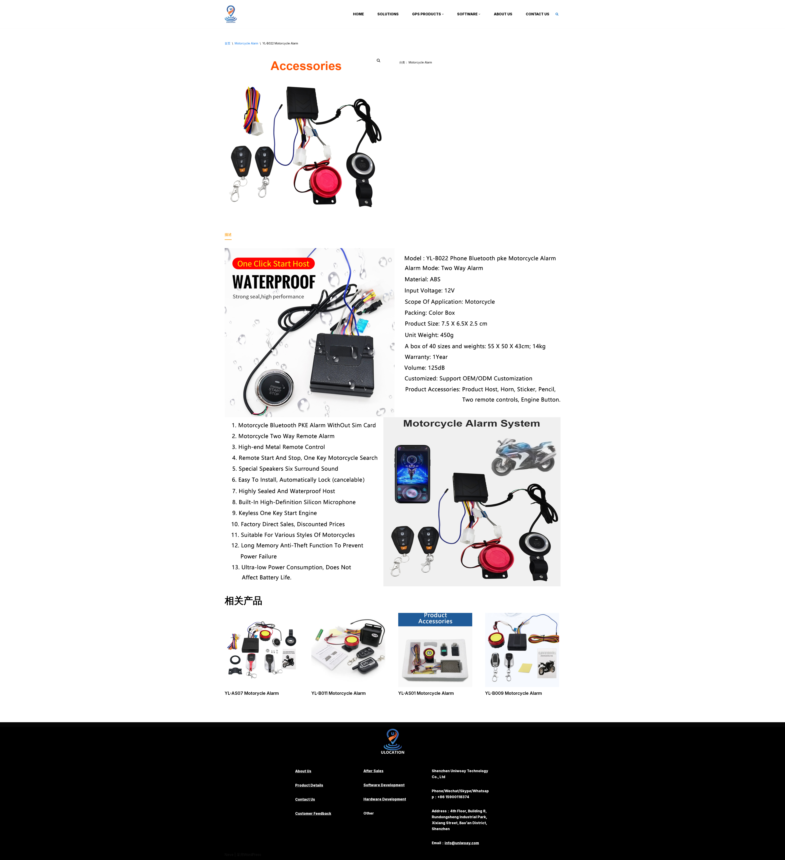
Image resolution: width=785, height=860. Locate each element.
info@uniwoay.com (462, 843)
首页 (227, 43)
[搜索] (556, 14)
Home (358, 14)
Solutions (388, 14)
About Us (503, 14)
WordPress (252, 855)
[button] (443, 14)
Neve (229, 855)
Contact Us (537, 14)
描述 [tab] (228, 235)
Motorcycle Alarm (246, 43)
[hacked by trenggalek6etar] (232, 14)
